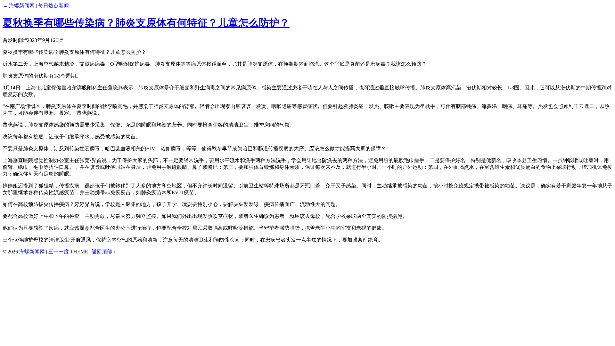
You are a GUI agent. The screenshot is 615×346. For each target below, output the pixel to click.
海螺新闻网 (32, 251)
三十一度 (58, 251)
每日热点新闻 (53, 5)
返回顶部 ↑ (104, 251)
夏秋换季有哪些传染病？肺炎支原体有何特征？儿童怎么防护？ (146, 23)
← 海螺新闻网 (19, 5)
